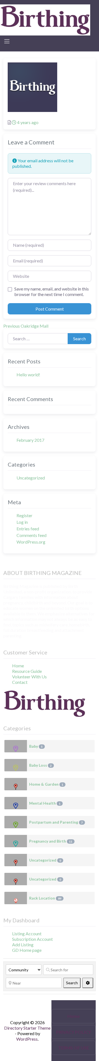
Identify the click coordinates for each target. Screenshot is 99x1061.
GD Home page (27, 950)
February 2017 (30, 440)
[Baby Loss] (15, 765)
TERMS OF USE (73, 1047)
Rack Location (45, 898)
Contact (20, 682)
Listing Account (27, 933)
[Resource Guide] (45, 19)
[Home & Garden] (15, 784)
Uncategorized (30, 477)
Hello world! (28, 374)
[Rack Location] (15, 898)
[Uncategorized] (15, 860)
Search (79, 338)
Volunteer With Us (29, 676)
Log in (22, 522)
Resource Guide (27, 671)
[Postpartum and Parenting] (15, 822)
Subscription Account (32, 939)
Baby (36, 746)
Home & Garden (46, 784)
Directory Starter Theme (27, 1027)
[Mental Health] (15, 803)
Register (24, 515)
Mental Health (45, 803)
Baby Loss (40, 765)
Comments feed (31, 535)
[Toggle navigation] (7, 41)
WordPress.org (30, 541)
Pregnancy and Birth (50, 841)
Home (18, 665)
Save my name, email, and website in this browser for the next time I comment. (51, 291)
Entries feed (27, 528)
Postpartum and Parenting (56, 822)
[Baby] (15, 746)
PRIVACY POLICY (73, 1032)
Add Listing (23, 944)
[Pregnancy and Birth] (15, 841)
